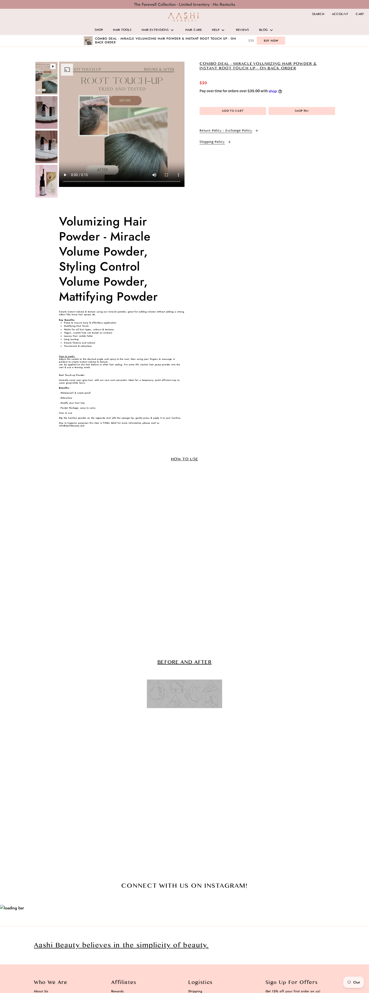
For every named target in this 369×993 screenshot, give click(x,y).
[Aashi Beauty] (183, 17)
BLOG (263, 30)
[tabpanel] (121, 124)
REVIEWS (242, 30)
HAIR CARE (193, 30)
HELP (215, 30)
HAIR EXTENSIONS (155, 30)
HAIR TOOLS (122, 30)
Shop (99, 30)
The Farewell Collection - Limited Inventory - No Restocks (184, 4)
